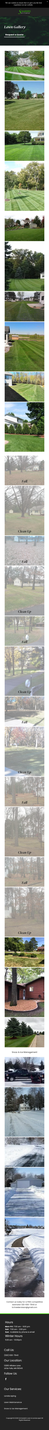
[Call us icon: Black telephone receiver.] (5, 13)
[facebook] (6, 1379)
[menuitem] (24, 1396)
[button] (43, 12)
